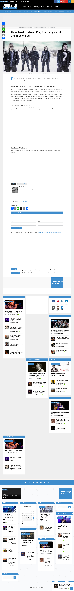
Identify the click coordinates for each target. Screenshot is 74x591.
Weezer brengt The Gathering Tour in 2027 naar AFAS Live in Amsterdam (16, 352)
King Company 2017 (44, 269)
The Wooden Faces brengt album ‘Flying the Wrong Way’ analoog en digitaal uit (62, 382)
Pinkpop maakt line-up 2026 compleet (11, 550)
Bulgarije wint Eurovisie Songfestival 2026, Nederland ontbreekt (12, 529)
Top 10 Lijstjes (37, 11)
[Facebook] (3, 23)
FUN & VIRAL (49, 6)
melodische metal (31, 270)
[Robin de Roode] (15, 192)
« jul (22, 523)
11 (24, 515)
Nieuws (59, 272)
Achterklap (26, 11)
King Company (37, 269)
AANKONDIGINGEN (39, 6)
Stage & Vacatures (47, 11)
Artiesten (68, 11)
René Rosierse (61, 384)
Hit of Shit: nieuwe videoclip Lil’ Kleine (10, 496)
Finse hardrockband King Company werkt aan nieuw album (43, 27)
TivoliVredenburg (25, 1)
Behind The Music (38, 272)
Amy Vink (5, 494)
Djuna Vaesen (60, 333)
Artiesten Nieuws (15, 314)
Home (20, 27)
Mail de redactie (23, 201)
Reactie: (13, 215)
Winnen (55, 11)
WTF (31, 11)
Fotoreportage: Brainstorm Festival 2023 (66, 556)
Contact (42, 587)
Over (14, 183)
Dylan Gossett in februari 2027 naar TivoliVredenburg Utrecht (16, 319)
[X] (3, 32)
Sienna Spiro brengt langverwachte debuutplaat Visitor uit (62, 420)
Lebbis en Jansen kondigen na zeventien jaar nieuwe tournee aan (30, 555)
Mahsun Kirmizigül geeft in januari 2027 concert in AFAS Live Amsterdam (16, 344)
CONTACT (56, 6)
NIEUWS (30, 6)
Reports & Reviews (7, 11)
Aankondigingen (26, 27)
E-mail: (39, 221)
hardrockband (20, 269)
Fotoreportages (17, 11)
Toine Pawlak (66, 529)
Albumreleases (31, 272)
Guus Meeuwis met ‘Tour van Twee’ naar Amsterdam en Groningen (39, 384)
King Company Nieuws (52, 272)
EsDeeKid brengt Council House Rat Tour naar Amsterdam (15, 336)
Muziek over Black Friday (61, 350)
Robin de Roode (21, 38)
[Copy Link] (3, 26)
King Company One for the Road (20, 270)
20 (28, 517)
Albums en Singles (55, 364)
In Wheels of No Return (28, 269)
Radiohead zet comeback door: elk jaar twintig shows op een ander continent (36, 375)
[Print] (3, 35)
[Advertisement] (37, 252)
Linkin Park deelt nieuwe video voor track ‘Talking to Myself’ (65, 585)
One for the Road (39, 270)
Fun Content (44, 272)
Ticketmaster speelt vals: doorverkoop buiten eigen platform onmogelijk (39, 391)
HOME (24, 6)
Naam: (12, 221)
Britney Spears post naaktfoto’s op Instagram (48, 527)
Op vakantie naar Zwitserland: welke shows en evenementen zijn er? (12, 561)
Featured (60, 518)
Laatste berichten (22, 183)
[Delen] (3, 38)
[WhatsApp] (3, 29)
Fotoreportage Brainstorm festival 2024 (63, 526)
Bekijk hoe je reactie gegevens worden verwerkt (49, 232)
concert (18, 1)
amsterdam (12, 1)
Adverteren (61, 11)
